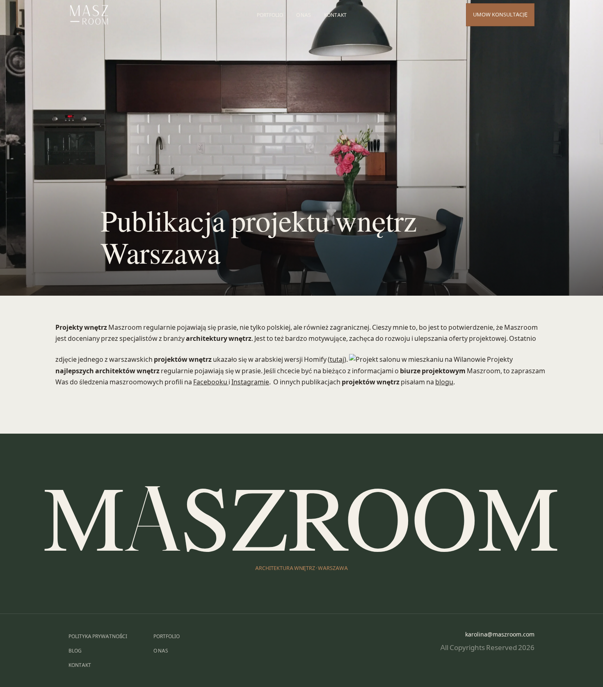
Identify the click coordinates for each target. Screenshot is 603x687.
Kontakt (335, 15)
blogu (444, 382)
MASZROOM (301, 517)
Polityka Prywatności (98, 636)
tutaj (337, 359)
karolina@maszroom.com (499, 634)
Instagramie (250, 382)
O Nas (303, 15)
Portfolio (270, 15)
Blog (75, 651)
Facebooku (210, 382)
